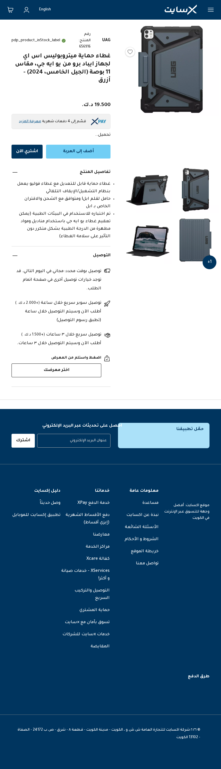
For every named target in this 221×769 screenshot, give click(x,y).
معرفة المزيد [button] (30, 122)
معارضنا (101, 535)
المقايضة (100, 646)
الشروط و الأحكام (142, 539)
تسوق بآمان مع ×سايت (87, 622)
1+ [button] (209, 262)
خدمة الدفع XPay (93, 503)
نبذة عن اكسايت (142, 515)
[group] (73, 441)
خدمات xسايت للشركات (86, 634)
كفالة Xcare (98, 559)
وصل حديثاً (50, 503)
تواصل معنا (147, 563)
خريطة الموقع (145, 551)
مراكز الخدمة (98, 547)
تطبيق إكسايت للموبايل (36, 515)
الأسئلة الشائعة (142, 527)
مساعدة (150, 503)
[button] (171, 94)
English (45, 10)
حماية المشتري (94, 610)
